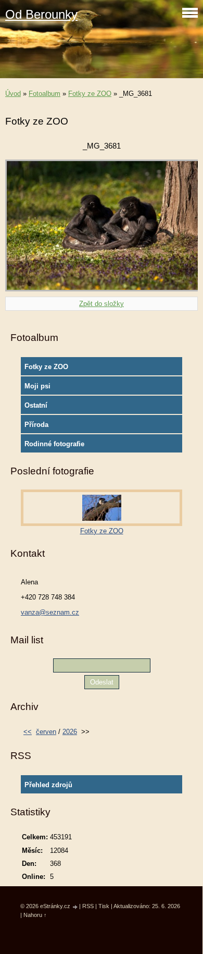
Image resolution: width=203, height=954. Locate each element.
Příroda (36, 425)
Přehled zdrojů (48, 785)
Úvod (13, 93)
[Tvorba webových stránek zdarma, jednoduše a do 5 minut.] (75, 906)
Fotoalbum (44, 93)
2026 (69, 732)
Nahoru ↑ (35, 915)
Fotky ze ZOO (89, 93)
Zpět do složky (101, 304)
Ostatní (35, 405)
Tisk (103, 906)
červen (46, 732)
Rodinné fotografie (54, 444)
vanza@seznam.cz (50, 612)
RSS (88, 906)
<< (27, 732)
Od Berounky (41, 14)
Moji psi (37, 386)
